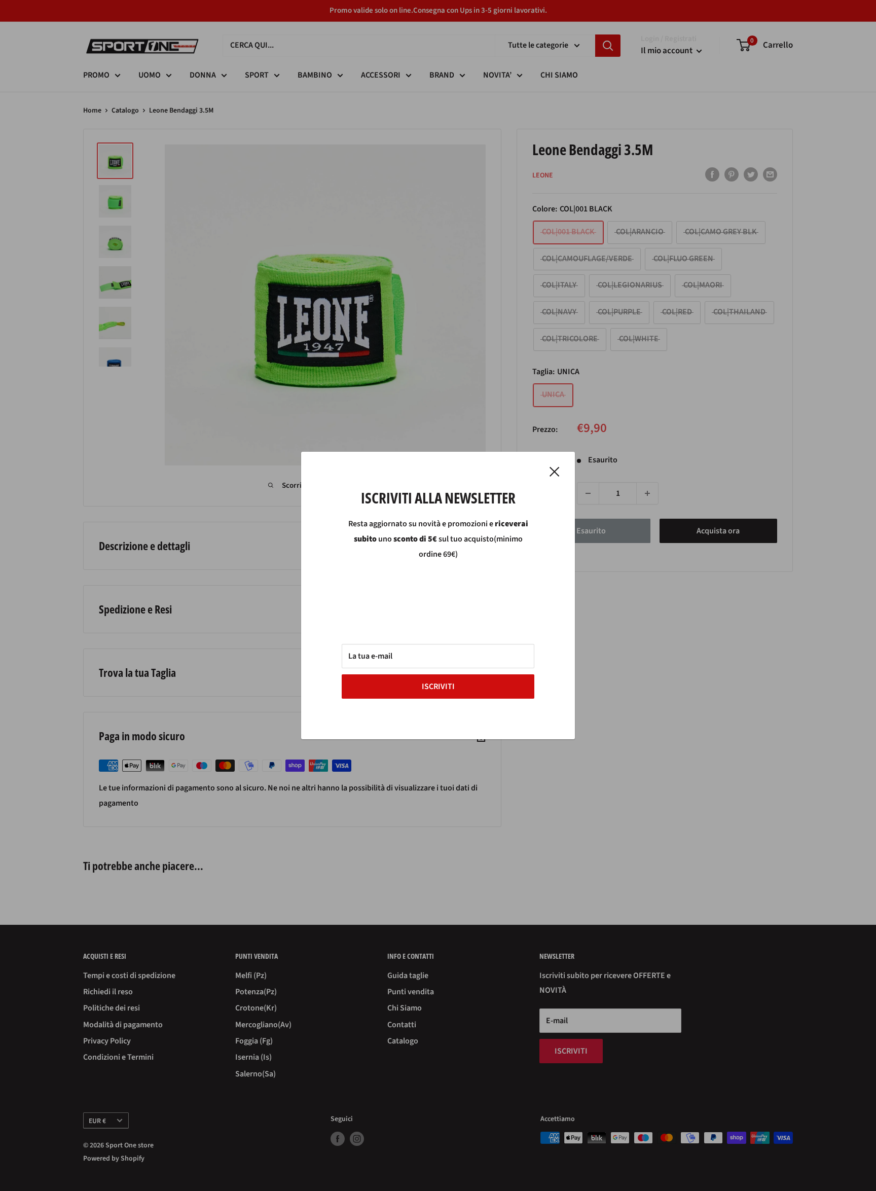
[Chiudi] (555, 471)
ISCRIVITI (438, 686)
